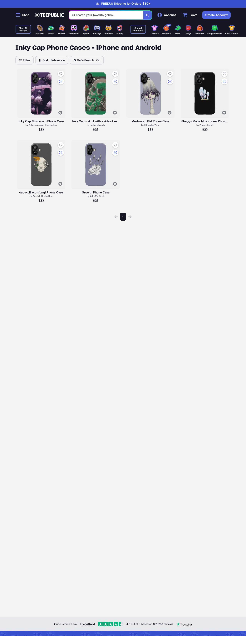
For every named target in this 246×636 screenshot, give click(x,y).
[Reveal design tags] (60, 113)
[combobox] (106, 15)
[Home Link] (49, 15)
